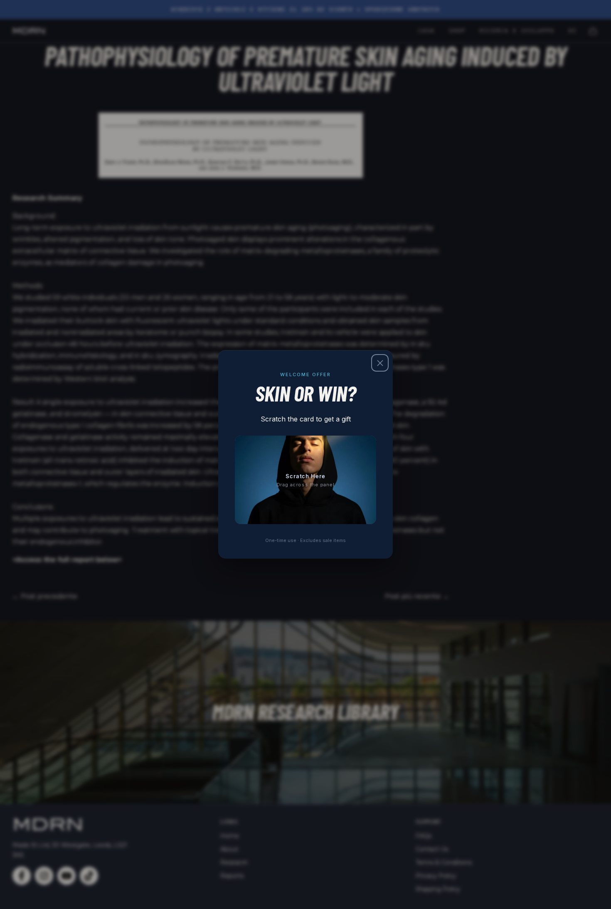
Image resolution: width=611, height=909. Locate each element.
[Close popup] (380, 363)
